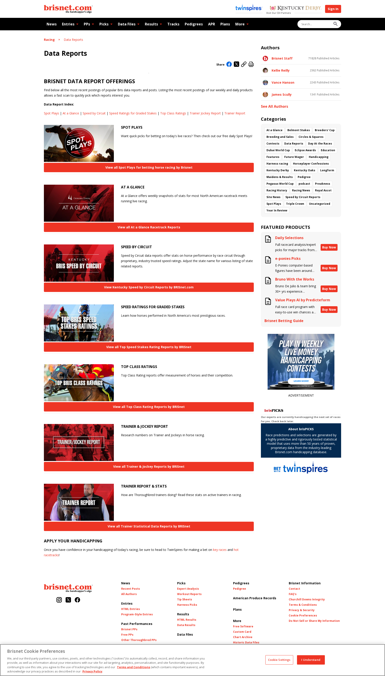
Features (272, 157)
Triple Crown (295, 204)
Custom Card (242, 632)
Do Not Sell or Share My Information (314, 621)
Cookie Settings (279, 660)
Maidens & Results (279, 177)
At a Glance (71, 113)
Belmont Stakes (298, 130)
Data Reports (73, 39)
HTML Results (186, 620)
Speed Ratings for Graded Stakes (133, 113)
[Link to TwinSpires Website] (249, 8)
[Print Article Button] (251, 65)
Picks (104, 24)
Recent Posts (130, 589)
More (240, 24)
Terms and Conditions (133, 667)
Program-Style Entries (137, 614)
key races (220, 550)
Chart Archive (242, 637)
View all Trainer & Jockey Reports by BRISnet (148, 466)
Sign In (333, 9)
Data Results (186, 625)
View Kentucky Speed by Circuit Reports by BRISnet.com (149, 287)
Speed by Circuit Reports (302, 197)
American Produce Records (254, 598)
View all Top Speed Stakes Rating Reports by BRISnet (148, 347)
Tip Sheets (184, 599)
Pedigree (304, 177)
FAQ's (293, 594)
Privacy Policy (92, 671)
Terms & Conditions (303, 605)
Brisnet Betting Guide (283, 320)
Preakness (322, 184)
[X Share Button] (236, 64)
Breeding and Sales (280, 137)
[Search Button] (336, 24)
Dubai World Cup (278, 150)
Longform (327, 170)
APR (211, 24)
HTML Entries (130, 609)
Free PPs (127, 635)
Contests (272, 143)
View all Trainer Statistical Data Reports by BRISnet (149, 526)
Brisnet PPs (129, 629)
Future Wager (294, 157)
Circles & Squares (311, 137)
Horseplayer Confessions (311, 163)
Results (151, 24)
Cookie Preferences (303, 615)
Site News (273, 197)
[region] (192, 660)
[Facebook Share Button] (229, 65)
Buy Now (329, 247)
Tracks (173, 24)
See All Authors (274, 106)
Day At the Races (320, 143)
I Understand (310, 660)
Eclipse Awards (305, 150)
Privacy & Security (302, 610)
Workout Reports (189, 594)
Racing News (301, 190)
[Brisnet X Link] (68, 600)
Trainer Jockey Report (205, 113)
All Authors (129, 594)
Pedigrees (194, 24)
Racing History (276, 190)
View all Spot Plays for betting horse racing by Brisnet (148, 167)
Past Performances (136, 624)
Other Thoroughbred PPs (139, 640)
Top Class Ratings (173, 113)
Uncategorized (319, 204)
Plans (225, 24)
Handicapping (318, 157)
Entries (68, 24)
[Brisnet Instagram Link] (59, 600)
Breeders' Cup (325, 130)
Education (328, 150)
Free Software (243, 626)
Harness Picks (187, 605)
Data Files (126, 24)
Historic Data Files (246, 642)
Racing (49, 39)
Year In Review (276, 210)
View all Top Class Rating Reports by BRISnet (149, 407)
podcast (304, 184)
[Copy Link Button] (244, 65)
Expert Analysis (188, 589)
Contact (294, 589)
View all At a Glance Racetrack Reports (149, 227)
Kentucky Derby (277, 170)
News (52, 24)
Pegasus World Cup (280, 184)
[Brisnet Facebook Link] (77, 600)
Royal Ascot (323, 190)
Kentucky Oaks (304, 170)
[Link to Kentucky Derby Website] (296, 8)
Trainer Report (234, 113)
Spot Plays (51, 113)
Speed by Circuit (94, 113)
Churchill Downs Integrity (307, 599)
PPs (87, 24)
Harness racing (277, 163)
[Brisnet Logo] (68, 9)
